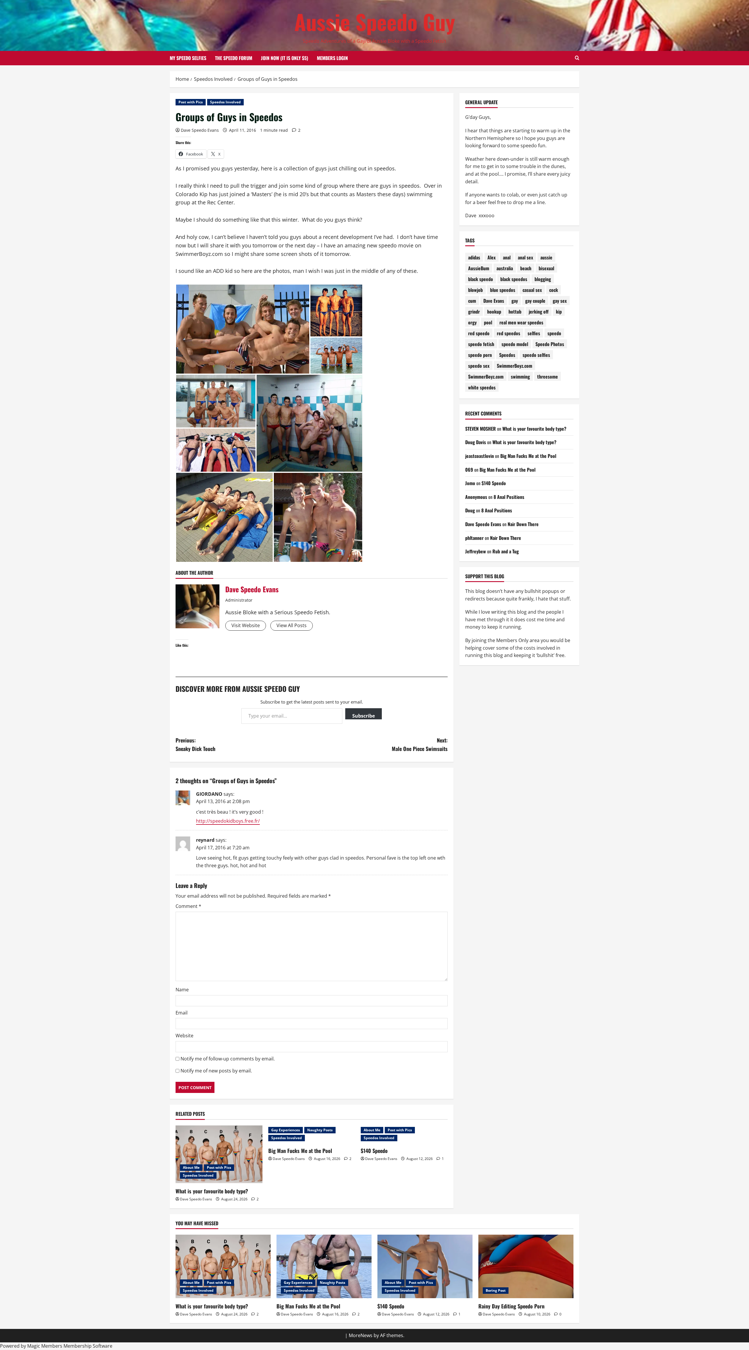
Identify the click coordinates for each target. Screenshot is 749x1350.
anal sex (525, 257)
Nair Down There (523, 524)
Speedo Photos (549, 344)
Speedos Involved (225, 102)
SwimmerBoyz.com (514, 365)
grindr (474, 311)
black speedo (480, 279)
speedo (554, 333)
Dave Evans (493, 300)
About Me (191, 1167)
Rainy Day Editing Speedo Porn (511, 1306)
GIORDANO (209, 794)
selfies (534, 333)
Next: (420, 744)
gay (514, 300)
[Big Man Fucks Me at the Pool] (324, 1266)
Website (184, 1035)
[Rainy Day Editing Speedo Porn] (525, 1266)
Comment (188, 906)
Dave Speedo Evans (200, 130)
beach (525, 268)
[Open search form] (577, 58)
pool (488, 322)
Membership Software (87, 1346)
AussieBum (478, 268)
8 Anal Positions (509, 496)
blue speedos (502, 289)
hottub (515, 311)
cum (472, 300)
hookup (494, 311)
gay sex (560, 300)
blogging (543, 279)
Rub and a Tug (505, 551)
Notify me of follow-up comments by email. (228, 1058)
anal (507, 257)
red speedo (478, 333)
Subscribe (363, 716)
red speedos (508, 333)
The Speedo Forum (233, 57)
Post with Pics (190, 102)
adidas (474, 257)
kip (559, 311)
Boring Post (496, 1290)
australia (505, 268)
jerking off (539, 311)
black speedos (513, 279)
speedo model (514, 344)
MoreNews (360, 1335)
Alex (491, 257)
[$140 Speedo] (425, 1266)
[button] (243, 329)
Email (182, 1012)
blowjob (475, 289)
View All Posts (291, 625)
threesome (547, 376)
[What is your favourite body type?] (219, 1154)
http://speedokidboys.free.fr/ (228, 821)
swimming (520, 376)
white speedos (482, 387)
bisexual (546, 268)
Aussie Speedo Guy (374, 21)
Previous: (195, 744)
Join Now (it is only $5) (284, 57)
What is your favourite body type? (212, 1191)
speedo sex (478, 365)
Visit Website (245, 625)
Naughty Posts (320, 1129)
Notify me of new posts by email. (216, 1070)
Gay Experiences (285, 1129)
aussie (546, 257)
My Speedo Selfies (188, 57)
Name (182, 989)
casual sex (532, 289)
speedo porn (480, 354)
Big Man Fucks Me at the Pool (300, 1150)
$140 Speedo (374, 1150)
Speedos (507, 354)
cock (553, 289)
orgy (472, 322)
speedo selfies (536, 354)
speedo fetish (481, 344)
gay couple (535, 300)
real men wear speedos (521, 322)
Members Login (332, 57)
